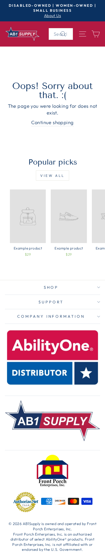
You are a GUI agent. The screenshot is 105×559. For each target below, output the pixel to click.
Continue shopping (52, 122)
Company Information (51, 316)
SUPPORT (51, 302)
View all (52, 175)
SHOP (51, 287)
